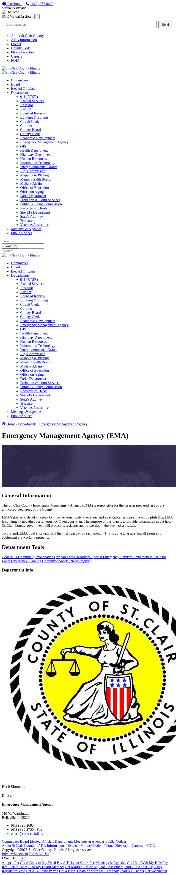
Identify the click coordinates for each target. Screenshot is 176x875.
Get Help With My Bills (144, 863)
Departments (64, 841)
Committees (10, 841)
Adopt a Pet (10, 863)
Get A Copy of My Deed (38, 863)
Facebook (14, 4)
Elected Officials (42, 841)
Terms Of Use (39, 854)
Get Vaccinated (156, 871)
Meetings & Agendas (89, 841)
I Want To (10, 246)
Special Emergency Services (112, 557)
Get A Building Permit (42, 871)
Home (10, 424)
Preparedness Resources (73, 557)
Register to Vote (13, 871)
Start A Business (132, 871)
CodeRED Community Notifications (28, 557)
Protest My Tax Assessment (103, 867)
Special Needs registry (75, 561)
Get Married (73, 867)
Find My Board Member (46, 867)
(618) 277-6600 (41, 4)
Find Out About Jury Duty (143, 867)
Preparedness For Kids (149, 557)
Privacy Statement (15, 854)
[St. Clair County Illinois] (21, 68)
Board (24, 841)
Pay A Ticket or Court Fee (76, 863)
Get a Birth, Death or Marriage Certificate (89, 871)
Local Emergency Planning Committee (30, 561)
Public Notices (115, 841)
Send (165, 24)
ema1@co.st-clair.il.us (27, 834)
